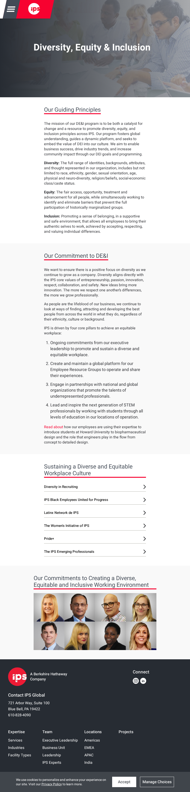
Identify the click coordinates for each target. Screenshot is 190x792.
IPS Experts (51, 762)
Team (47, 732)
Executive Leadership (60, 740)
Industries (16, 748)
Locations (93, 732)
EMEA (89, 748)
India (88, 762)
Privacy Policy (51, 784)
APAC (88, 755)
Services (15, 740)
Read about (53, 427)
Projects (126, 732)
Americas (92, 740)
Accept (124, 782)
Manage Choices (157, 782)
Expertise (16, 732)
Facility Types (19, 755)
